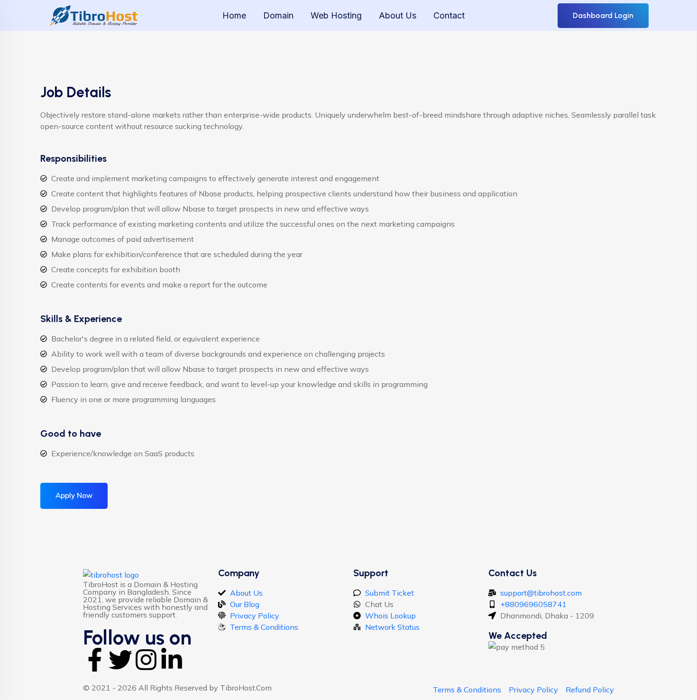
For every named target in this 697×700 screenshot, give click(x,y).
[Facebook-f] (95, 660)
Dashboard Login (603, 15)
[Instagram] (146, 660)
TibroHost (237, 687)
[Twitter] (120, 660)
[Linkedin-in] (171, 660)
